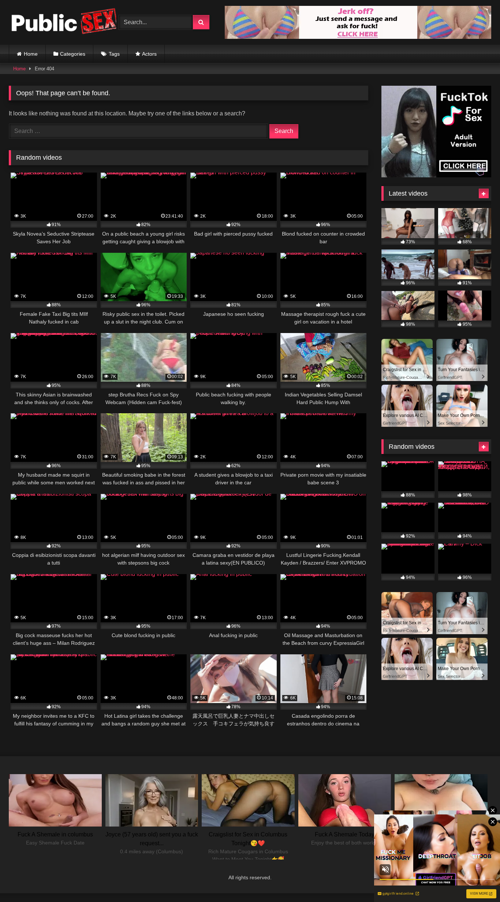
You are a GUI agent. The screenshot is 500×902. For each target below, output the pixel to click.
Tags (114, 54)
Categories (72, 54)
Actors (149, 54)
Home (31, 54)
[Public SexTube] (64, 22)
